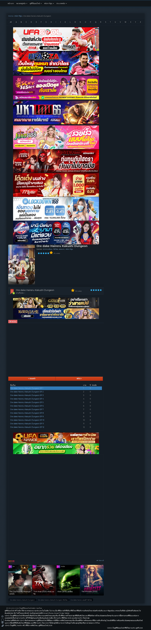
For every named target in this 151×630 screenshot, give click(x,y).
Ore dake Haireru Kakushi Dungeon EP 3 (27, 395)
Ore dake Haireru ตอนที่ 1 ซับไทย (81, 600)
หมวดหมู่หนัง (21, 3)
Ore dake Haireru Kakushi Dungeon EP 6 (27, 406)
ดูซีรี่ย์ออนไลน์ (35, 3)
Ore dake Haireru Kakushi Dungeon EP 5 (27, 402)
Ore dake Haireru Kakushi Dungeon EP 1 (26, 388)
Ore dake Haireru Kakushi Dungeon (35, 290)
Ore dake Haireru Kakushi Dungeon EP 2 (27, 392)
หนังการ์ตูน (48, 3)
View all (101, 560)
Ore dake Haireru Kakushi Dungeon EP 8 (27, 413)
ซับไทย (55, 249)
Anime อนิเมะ (47, 249)
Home (10, 16)
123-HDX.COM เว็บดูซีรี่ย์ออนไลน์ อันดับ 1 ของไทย (25, 608)
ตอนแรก (62, 249)
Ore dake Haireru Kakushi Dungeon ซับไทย (52, 600)
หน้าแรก (11, 3)
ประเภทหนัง (61, 3)
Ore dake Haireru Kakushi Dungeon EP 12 (27, 427)
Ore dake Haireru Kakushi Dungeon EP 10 (27, 420)
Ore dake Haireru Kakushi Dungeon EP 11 (27, 424)
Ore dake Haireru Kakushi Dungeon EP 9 (27, 416)
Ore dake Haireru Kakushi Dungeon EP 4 (27, 399)
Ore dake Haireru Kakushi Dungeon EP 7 (27, 409)
